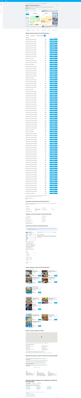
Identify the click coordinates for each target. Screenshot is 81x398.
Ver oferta (40, 275)
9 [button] (33, 18)
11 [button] (36, 18)
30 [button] (33, 22)
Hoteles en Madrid (38, 386)
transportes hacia (29, 247)
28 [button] (30, 22)
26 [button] (41, 22)
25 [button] (36, 21)
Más (26, 204)
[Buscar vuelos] (1, 3)
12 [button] (41, 19)
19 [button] (41, 21)
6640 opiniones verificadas (32, 8)
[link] (31, 283)
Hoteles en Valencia (49, 387)
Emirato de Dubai (34, 3)
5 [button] (41, 18)
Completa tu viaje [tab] (39, 383)
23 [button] (33, 21)
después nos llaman (28, 246)
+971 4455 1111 (27, 7)
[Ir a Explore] (1, 8)
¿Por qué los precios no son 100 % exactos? (31, 396)
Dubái (38, 3)
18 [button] (36, 19)
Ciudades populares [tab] (28, 383)
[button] (1, 1)
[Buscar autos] (1, 5)
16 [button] (33, 19)
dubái (26, 247)
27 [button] (39, 21)
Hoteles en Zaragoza (38, 387)
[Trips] (1, 10)
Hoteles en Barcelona (28, 386)
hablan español (32, 246)
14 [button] (30, 19)
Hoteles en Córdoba (49, 386)
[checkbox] (29, 260)
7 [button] (30, 18)
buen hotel (27, 243)
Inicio (25, 3)
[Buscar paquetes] (1, 7)
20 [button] (39, 19)
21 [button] (30, 21)
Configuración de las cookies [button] (28, 197)
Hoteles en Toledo (28, 387)
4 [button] (36, 16)
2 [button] (33, 16)
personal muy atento (31, 243)
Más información (45, 195)
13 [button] (39, 18)
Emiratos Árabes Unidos (29, 3)
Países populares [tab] (34, 383)
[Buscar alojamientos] (1, 4)
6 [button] (39, 16)
